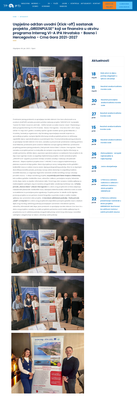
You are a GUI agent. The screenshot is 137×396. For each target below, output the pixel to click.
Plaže (55, 3)
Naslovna (25, 3)
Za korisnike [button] (46, 4)
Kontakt (96, 3)
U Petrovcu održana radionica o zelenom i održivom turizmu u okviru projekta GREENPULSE (109, 185)
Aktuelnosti (86, 3)
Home (15, 17)
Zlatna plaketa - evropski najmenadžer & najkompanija (111, 156)
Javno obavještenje (109, 166)
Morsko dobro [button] (34, 4)
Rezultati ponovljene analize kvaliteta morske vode (111, 103)
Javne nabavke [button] (63, 4)
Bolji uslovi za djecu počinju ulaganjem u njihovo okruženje (109, 76)
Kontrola (75, 3)
